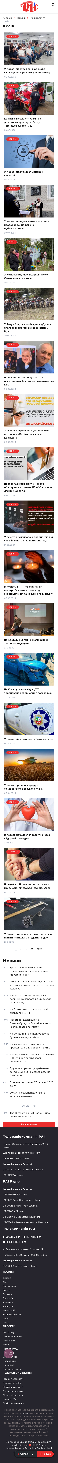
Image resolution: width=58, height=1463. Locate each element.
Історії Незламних (12, 1337)
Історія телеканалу (13, 1379)
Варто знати (9, 1286)
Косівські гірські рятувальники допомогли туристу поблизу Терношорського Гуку (23, 122)
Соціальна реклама (13, 1391)
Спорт (6, 1319)
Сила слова (9, 1341)
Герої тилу (9, 1333)
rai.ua (25, 1413)
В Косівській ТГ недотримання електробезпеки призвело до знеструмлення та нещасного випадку (28, 590)
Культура (8, 1306)
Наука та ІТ (9, 1310)
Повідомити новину (13, 1403)
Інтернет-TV (10, 1399)
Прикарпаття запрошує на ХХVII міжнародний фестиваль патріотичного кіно (29, 381)
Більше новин (29, 1124)
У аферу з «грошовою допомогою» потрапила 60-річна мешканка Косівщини (26, 434)
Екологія (7, 1294)
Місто (6, 1323)
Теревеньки (9, 1361)
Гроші (6, 1290)
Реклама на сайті (12, 1383)
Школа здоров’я (12, 1369)
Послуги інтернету (13, 1395)
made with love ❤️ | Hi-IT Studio (29, 1445)
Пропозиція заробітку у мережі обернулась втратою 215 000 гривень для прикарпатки (28, 487)
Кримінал (8, 1302)
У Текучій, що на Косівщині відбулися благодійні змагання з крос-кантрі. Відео (27, 328)
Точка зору (9, 1365)
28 (31, 949)
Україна (7, 1278)
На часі (6, 1345)
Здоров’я (8, 1298)
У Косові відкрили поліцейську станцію (28, 739)
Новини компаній (12, 1315)
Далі (39, 949)
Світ (5, 1282)
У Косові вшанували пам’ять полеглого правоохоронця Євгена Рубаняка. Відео (28, 225)
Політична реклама (13, 1387)
